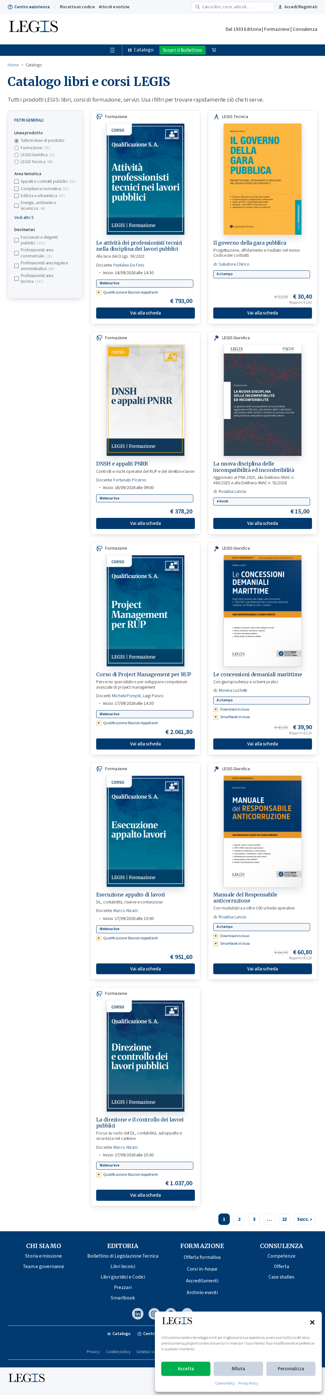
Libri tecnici (122, 1266)
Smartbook (123, 1297)
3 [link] (254, 1219)
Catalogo (143, 49)
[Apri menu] (112, 50)
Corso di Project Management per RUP (143, 674)
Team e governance (43, 1266)
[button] (312, 1322)
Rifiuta (238, 1368)
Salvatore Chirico (234, 264)
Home (13, 65)
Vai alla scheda (145, 312)
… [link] (269, 1219)
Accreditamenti (202, 1280)
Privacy (93, 1352)
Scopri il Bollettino (182, 50)
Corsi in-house (202, 1269)
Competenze (281, 1256)
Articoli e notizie (114, 7)
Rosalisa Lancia (232, 491)
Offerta (281, 1266)
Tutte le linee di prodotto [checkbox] (42, 140)
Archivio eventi (202, 1292)
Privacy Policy (248, 1383)
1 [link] (224, 1219)
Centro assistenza (32, 7)
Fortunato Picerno (129, 480)
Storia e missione (43, 1256)
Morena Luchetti (233, 690)
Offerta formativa (202, 1257)
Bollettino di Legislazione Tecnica (122, 1256)
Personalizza (291, 1368)
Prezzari (123, 1287)
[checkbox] (45, 148)
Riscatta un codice (77, 7)
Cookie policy (118, 1352)
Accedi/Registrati (300, 7)
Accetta (186, 1368)
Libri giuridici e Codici (123, 1276)
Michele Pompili (126, 696)
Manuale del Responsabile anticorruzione (245, 898)
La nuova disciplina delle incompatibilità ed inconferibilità (253, 467)
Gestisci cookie (150, 1352)
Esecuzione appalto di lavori (130, 895)
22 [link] (284, 1219)
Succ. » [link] (304, 1219)
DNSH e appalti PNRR (122, 464)
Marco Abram (125, 911)
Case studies (282, 1276)
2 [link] (239, 1219)
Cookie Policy (225, 1383)
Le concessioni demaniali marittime (257, 674)
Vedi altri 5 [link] (24, 218)
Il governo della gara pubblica (249, 243)
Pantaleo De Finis (128, 265)
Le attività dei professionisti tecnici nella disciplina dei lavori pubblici (139, 246)
